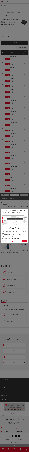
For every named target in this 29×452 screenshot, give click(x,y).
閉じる (25, 210)
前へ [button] (4, 240)
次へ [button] (25, 240)
